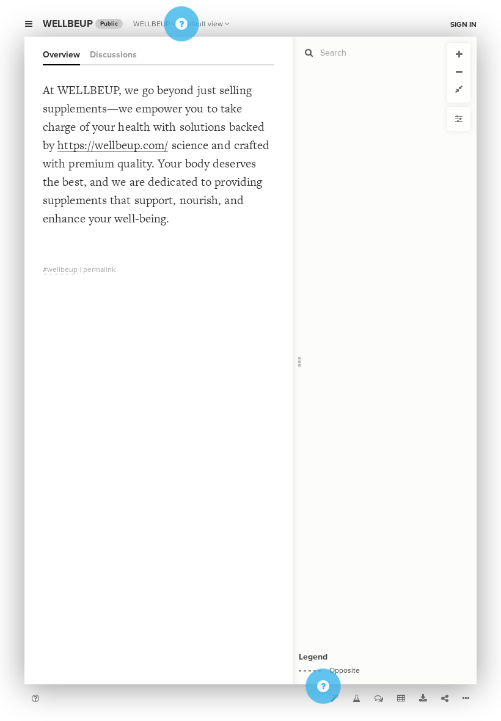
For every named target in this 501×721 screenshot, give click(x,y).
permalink (99, 269)
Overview (61, 54)
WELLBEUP (151, 24)
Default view (203, 24)
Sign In (463, 24)
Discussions (113, 54)
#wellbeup (60, 269)
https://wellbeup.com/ (112, 145)
